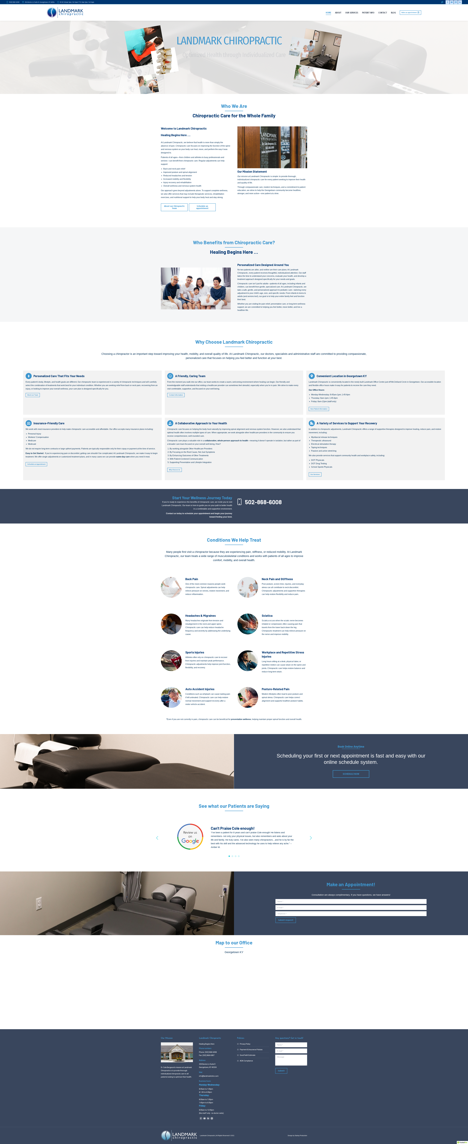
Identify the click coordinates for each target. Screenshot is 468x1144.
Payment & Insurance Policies (251, 1050)
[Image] (171, 587)
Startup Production (301, 1135)
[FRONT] (272, 147)
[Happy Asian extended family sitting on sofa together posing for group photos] (196, 289)
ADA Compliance (246, 1061)
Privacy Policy (245, 1044)
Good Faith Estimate (247, 1055)
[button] (157, 838)
